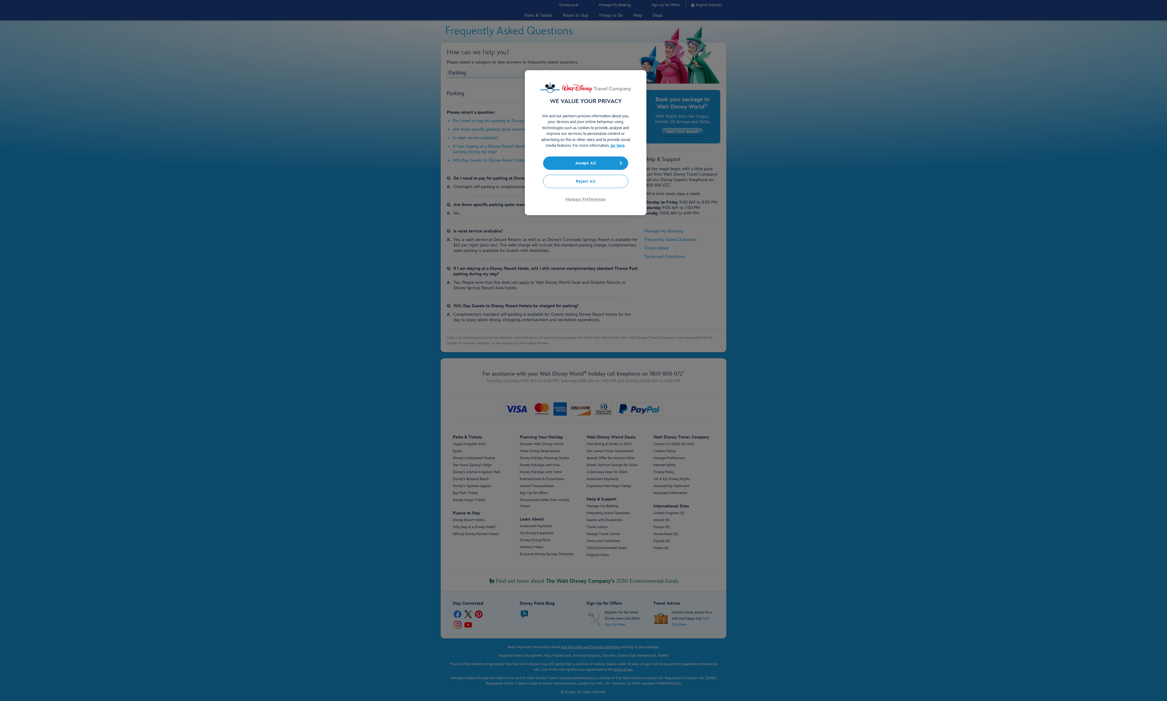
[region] (585, 142)
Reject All (586, 181)
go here (618, 145)
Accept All (585, 163)
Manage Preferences (585, 199)
